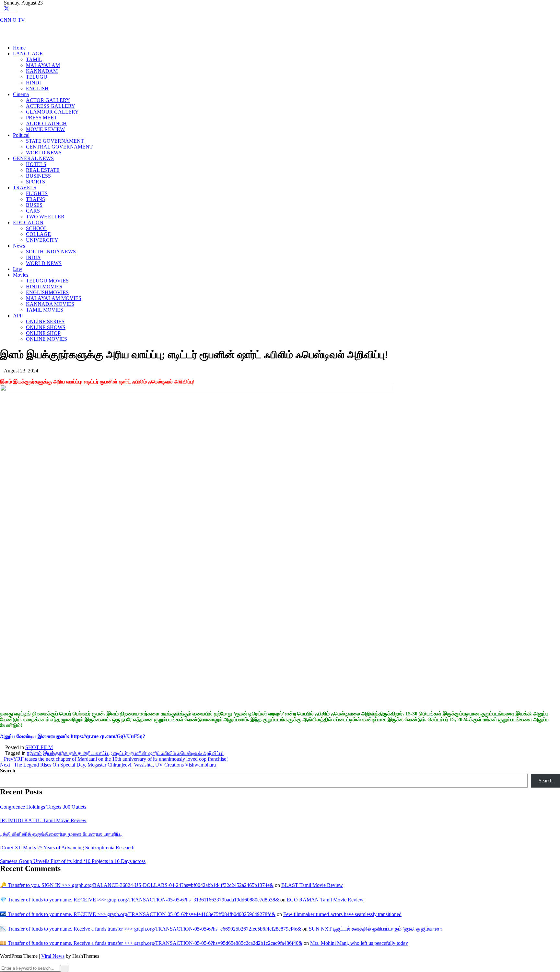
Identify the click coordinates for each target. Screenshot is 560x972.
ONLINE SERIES (45, 321)
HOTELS (36, 164)
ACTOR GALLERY (48, 100)
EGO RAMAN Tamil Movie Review (325, 899)
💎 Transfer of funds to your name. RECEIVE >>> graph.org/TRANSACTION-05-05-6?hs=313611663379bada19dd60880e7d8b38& (139, 899)
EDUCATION (28, 222)
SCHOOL (36, 228)
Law (17, 269)
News (19, 246)
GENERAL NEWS (33, 158)
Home (19, 47)
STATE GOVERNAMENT (55, 141)
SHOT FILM (39, 747)
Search (7, 770)
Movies (20, 275)
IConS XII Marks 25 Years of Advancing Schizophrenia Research (67, 847)
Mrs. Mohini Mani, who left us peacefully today (359, 943)
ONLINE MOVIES (46, 339)
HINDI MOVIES (44, 286)
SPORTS (35, 181)
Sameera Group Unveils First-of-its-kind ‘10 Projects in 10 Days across (73, 861)
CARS (33, 211)
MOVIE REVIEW (45, 129)
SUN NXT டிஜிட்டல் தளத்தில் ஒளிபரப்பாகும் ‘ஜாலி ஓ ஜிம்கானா (375, 929)
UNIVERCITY (42, 240)
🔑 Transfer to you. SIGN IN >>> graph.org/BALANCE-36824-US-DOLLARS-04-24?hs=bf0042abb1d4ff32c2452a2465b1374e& (137, 885)
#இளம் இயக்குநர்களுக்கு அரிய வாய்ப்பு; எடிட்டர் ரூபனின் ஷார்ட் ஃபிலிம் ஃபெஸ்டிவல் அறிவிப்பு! (125, 753)
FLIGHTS (37, 193)
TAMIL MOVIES (44, 310)
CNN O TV (12, 20)
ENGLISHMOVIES (47, 292)
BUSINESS (38, 176)
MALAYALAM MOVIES (53, 298)
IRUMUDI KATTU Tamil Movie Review (43, 820)
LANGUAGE (28, 53)
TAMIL (34, 59)
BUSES (34, 205)
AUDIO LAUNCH (46, 123)
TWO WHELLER (45, 216)
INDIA (33, 257)
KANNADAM (42, 71)
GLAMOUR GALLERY (52, 112)
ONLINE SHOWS (45, 327)
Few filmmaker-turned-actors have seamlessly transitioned (342, 914)
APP (18, 315)
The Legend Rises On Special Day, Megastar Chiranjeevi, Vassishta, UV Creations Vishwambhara (108, 765)
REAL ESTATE (43, 170)
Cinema (21, 94)
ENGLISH (37, 88)
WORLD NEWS (44, 152)
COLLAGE (38, 234)
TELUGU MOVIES (47, 280)
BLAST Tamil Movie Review (312, 885)
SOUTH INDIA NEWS (51, 251)
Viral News (52, 956)
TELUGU (36, 77)
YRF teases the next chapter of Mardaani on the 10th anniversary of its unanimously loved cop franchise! (116, 759)
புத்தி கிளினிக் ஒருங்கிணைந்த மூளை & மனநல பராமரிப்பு (61, 834)
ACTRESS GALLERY (50, 106)
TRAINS (35, 199)
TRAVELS (24, 187)
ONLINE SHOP (43, 333)
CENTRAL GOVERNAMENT (59, 146)
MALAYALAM (43, 65)
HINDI (33, 82)
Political (21, 135)
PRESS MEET (41, 117)
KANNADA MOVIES (50, 304)
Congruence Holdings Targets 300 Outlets (43, 807)
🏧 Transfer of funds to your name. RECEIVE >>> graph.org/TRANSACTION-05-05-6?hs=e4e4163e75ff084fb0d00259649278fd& (137, 914)
